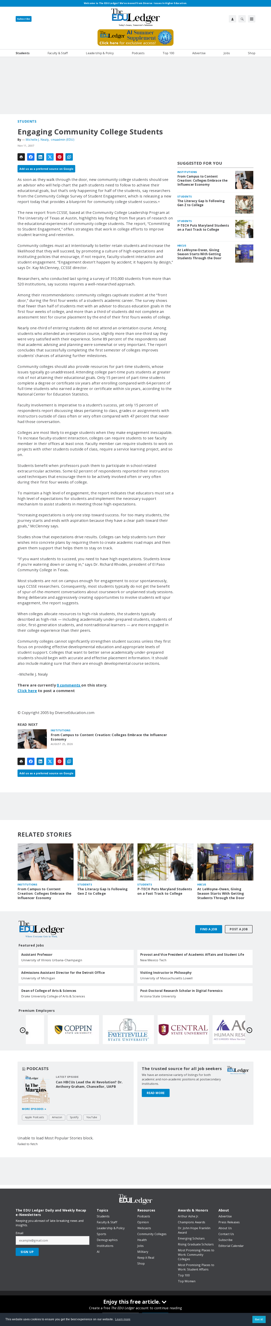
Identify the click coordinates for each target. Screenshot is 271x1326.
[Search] (242, 18)
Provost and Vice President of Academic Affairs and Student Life (192, 955)
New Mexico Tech (153, 960)
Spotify (74, 1117)
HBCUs (181, 245)
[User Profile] (232, 18)
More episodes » (34, 1109)
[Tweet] (50, 157)
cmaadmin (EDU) (62, 140)
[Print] (21, 157)
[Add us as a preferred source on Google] (69, 157)
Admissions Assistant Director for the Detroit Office (63, 973)
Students (27, 121)
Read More (156, 1093)
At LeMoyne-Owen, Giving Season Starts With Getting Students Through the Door (199, 254)
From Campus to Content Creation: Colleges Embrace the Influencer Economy (109, 737)
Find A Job (208, 929)
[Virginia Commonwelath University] (163, 1029)
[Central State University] (53, 1029)
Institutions (60, 730)
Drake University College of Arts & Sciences (53, 996)
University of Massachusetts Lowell (166, 978)
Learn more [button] (123, 1319)
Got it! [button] (259, 1319)
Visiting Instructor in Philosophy (166, 973)
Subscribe (23, 18)
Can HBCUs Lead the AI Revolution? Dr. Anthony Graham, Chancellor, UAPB (89, 1084)
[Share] (30, 157)
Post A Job (239, 929)
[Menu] (251, 18)
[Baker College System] (218, 1029)
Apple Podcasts (34, 1117)
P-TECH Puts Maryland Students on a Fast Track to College (203, 227)
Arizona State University (158, 996)
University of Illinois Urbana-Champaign (51, 960)
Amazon (57, 1117)
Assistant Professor (36, 955)
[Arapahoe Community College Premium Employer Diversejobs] (108, 1029)
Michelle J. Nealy (37, 140)
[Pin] (59, 157)
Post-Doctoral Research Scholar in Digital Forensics (181, 991)
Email (19, 1233)
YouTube (91, 1117)
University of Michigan (38, 978)
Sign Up (27, 1252)
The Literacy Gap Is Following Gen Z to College (201, 203)
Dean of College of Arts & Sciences (48, 991)
